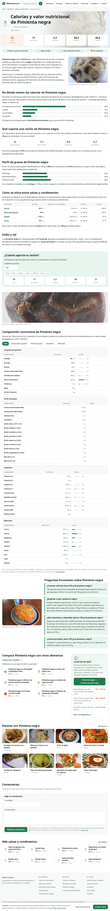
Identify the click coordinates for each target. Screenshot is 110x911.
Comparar (95, 3)
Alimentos (50, 3)
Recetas (59, 3)
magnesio (21, 80)
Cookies (90, 894)
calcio (40, 77)
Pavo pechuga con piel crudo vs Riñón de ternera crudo (89, 691)
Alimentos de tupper (46, 894)
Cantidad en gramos (11, 263)
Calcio (6, 220)
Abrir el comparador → (83, 714)
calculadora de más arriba (12, 153)
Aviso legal (91, 890)
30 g (7, 273)
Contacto (90, 887)
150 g (28, 273)
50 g (13, 273)
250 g (42, 273)
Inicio (4, 9)
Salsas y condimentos (22, 9)
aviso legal (84, 830)
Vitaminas (50, 344)
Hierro (6, 208)
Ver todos (102, 842)
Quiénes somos (92, 883)
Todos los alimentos (46, 880)
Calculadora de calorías (71, 890)
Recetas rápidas (68, 887)
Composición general (19, 344)
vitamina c (60, 80)
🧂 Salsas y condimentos (20, 27)
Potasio (7, 216)
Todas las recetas (69, 880)
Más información (60, 908)
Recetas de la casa (69, 883)
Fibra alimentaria (11, 212)
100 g (20, 273)
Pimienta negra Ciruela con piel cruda (90, 681)
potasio (5, 77)
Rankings (84, 3)
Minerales (61, 344)
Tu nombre (9, 800)
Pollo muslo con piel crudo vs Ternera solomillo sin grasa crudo (89, 700)
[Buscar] (40, 3)
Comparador (43, 890)
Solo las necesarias (83, 907)
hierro (28, 74)
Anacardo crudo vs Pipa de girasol (89, 708)
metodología (60, 572)
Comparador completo (11, 660)
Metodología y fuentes (95, 880)
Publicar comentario (16, 829)
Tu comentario (10, 810)
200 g (35, 273)
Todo (5, 344)
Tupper (104, 3)
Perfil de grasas (37, 344)
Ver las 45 (102, 726)
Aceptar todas (100, 907)
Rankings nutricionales (47, 887)
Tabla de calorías (71, 3)
